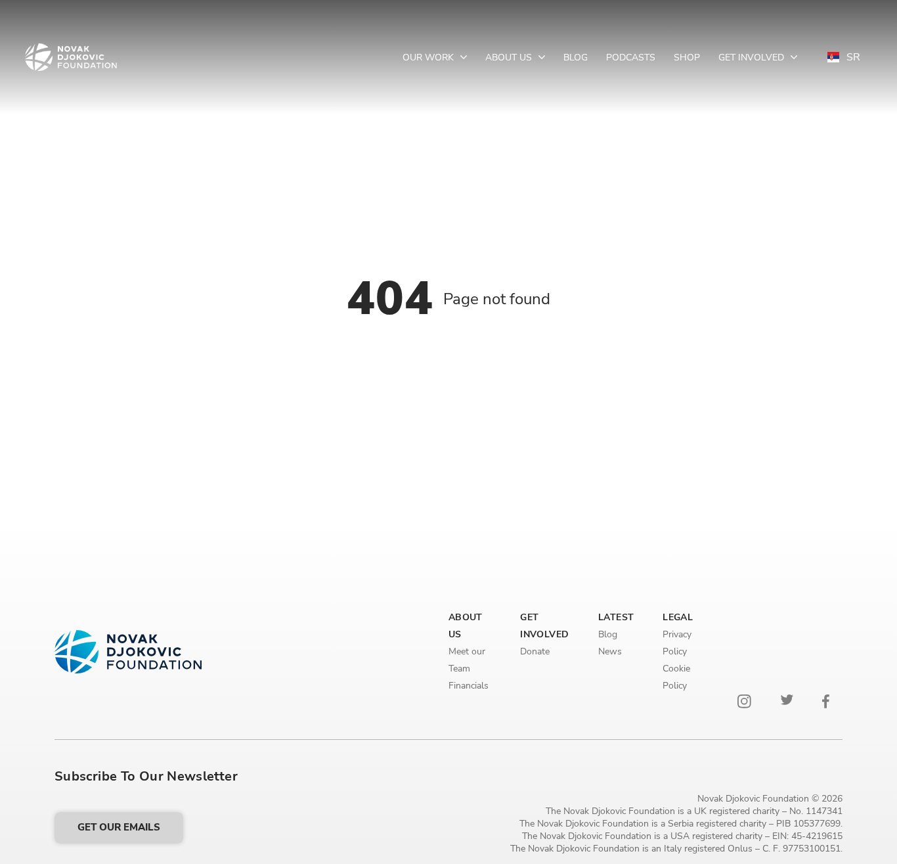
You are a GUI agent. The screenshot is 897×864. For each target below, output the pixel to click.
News (610, 651)
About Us (510, 57)
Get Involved (752, 57)
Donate (535, 651)
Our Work (429, 57)
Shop (687, 57)
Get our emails (118, 827)
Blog (575, 57)
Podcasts (630, 57)
